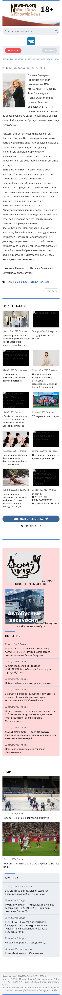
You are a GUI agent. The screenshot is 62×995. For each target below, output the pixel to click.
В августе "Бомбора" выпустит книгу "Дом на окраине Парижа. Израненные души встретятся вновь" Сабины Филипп (30, 697)
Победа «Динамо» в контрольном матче (28, 683)
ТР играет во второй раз (45, 416)
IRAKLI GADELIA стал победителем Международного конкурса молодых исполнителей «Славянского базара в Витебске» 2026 (26, 926)
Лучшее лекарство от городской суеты (27, 942)
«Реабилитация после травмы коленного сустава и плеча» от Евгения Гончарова (14, 421)
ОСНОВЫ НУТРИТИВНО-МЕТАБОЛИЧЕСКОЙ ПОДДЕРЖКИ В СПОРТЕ (45, 498)
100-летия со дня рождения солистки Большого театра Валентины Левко (26, 892)
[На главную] (26, 9)
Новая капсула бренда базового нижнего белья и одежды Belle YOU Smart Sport (14, 459)
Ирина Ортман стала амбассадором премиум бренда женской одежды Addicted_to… (16, 340)
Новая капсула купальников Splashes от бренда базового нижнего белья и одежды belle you (14, 500)
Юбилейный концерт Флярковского (25, 953)
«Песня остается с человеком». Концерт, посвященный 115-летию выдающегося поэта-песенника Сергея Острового (28, 652)
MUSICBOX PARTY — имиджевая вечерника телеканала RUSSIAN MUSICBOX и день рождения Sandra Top (29, 908)
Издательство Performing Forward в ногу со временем (13, 377)
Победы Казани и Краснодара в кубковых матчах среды (31, 865)
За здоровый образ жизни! (42, 337)
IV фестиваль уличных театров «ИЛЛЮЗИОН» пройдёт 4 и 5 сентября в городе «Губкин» (28, 669)
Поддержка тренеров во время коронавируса (45, 456)
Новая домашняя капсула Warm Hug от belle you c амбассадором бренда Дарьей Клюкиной (44, 380)
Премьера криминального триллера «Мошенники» (25, 750)
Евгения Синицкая (17, 281)
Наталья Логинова (39, 281)
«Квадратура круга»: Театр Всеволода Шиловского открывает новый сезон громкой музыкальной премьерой (31, 735)
